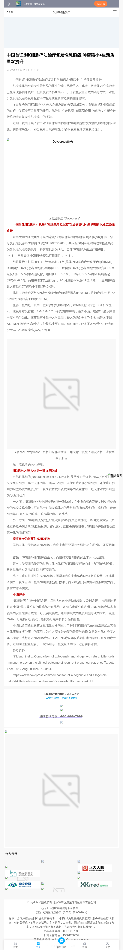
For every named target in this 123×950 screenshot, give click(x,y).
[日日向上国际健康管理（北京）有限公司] (42, 889)
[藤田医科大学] (79, 878)
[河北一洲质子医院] (79, 872)
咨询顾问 (61, 947)
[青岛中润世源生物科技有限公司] (79, 861)
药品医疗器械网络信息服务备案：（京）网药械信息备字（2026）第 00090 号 (60, 910)
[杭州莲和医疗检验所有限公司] (42, 883)
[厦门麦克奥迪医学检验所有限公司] (6, 866)
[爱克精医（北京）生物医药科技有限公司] (42, 861)
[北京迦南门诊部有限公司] (6, 889)
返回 (11, 12)
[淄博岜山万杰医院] (6, 878)
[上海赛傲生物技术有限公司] (22, 892)
